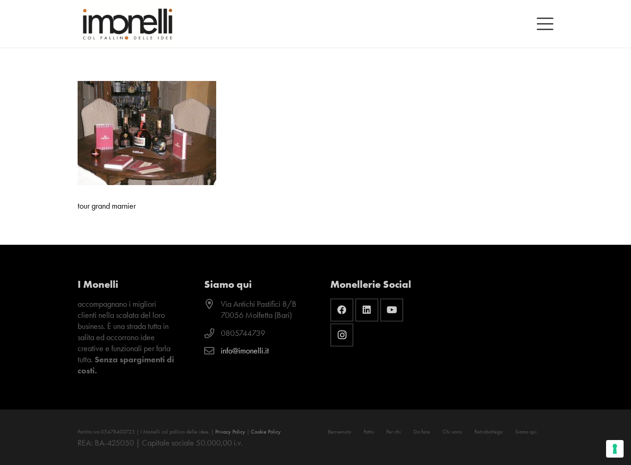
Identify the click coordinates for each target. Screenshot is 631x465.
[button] (545, 24)
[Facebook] (341, 310)
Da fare (421, 431)
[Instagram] (341, 335)
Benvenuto (339, 431)
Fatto (369, 431)
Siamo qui (526, 431)
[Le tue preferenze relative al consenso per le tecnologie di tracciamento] (615, 449)
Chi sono (452, 431)
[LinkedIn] (366, 310)
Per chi (393, 431)
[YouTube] (391, 310)
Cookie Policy (266, 431)
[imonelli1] (127, 24)
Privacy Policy (230, 431)
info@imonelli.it (245, 351)
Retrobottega (488, 431)
